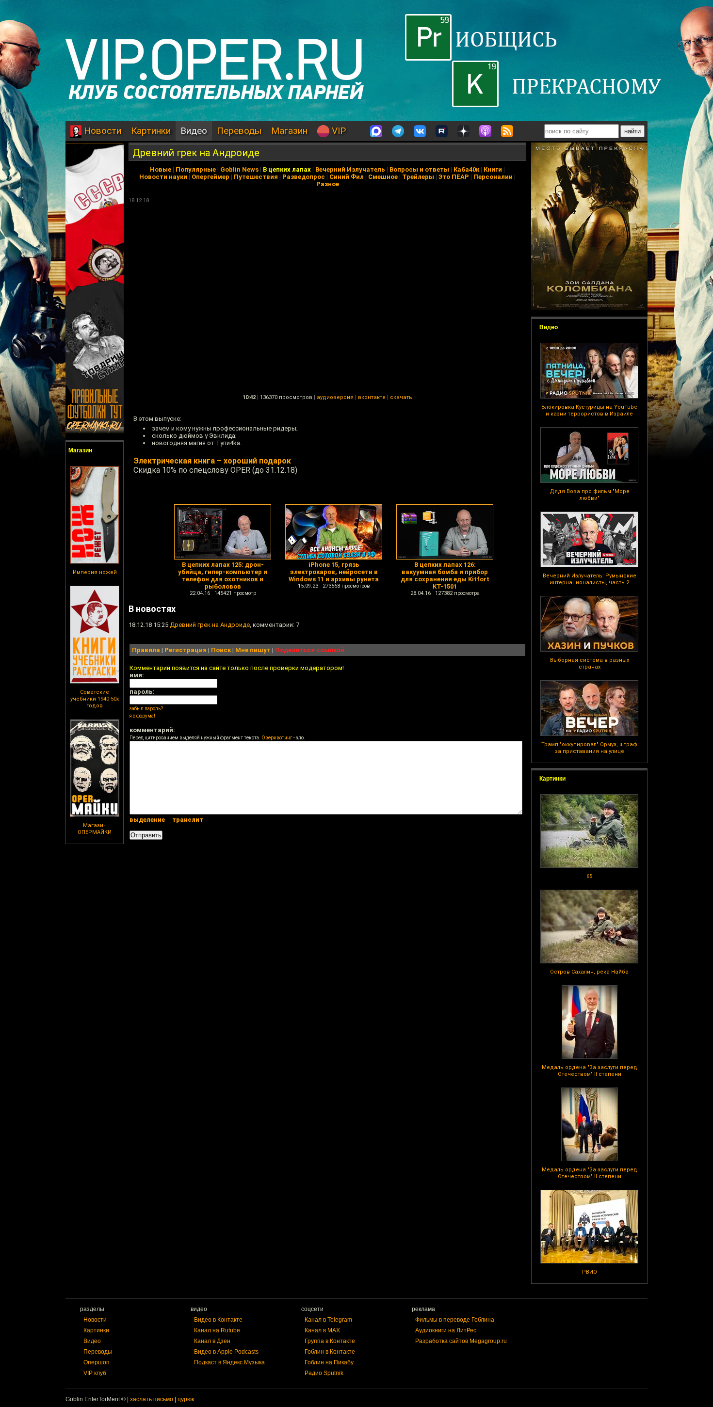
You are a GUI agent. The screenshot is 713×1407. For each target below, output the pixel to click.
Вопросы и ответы (419, 169)
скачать (401, 397)
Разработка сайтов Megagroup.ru (461, 1341)
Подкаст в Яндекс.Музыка (229, 1362)
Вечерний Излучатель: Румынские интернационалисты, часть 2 (589, 579)
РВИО (589, 1272)
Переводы (239, 130)
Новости (101, 130)
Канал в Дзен (212, 1341)
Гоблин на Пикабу (329, 1362)
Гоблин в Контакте (330, 1351)
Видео (193, 130)
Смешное (383, 176)
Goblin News (239, 169)
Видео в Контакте (218, 1319)
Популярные (196, 169)
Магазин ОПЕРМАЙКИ (95, 828)
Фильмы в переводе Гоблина (454, 1319)
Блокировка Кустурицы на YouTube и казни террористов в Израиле (589, 410)
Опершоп (96, 1362)
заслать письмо (151, 1399)
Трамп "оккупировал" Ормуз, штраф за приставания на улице (589, 747)
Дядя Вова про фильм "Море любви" (590, 494)
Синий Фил (346, 176)
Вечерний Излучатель (350, 169)
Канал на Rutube (217, 1330)
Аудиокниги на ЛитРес (445, 1330)
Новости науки (163, 176)
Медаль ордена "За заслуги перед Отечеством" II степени (589, 1070)
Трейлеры (418, 176)
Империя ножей (95, 572)
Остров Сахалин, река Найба (589, 972)
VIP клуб (94, 1373)
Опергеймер (210, 176)
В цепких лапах (287, 169)
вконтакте (372, 397)
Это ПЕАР (453, 176)
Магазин (289, 130)
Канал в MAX (322, 1330)
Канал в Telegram (328, 1319)
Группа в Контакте (330, 1341)
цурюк (186, 1399)
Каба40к (466, 169)
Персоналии (493, 176)
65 (589, 876)
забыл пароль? (146, 708)
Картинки (151, 130)
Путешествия (256, 176)
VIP (337, 130)
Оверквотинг (276, 737)
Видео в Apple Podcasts (226, 1351)
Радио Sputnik (324, 1373)
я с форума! (142, 716)
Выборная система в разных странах (589, 663)
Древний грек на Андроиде (195, 153)
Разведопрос (303, 176)
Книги (493, 169)
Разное (327, 184)
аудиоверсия (335, 397)
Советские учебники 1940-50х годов (94, 699)
